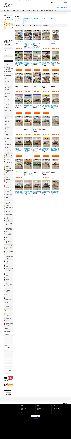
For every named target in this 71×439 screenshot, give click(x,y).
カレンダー (38, 412)
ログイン (53, 7)
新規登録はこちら (58, 7)
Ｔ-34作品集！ (6, 373)
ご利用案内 (6, 336)
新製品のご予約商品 (23, 408)
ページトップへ (65, 403)
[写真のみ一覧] (46, 25)
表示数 (17, 25)
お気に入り (6, 343)
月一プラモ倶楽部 (7, 347)
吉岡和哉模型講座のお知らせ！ (8, 365)
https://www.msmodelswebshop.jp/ (11, 2)
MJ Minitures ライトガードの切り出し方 (8, 370)
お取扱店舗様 (6, 350)
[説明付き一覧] (48, 25)
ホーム (5, 405)
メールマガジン (54, 405)
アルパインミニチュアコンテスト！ (8, 359)
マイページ (6, 409)
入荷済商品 (22, 409)
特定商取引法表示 (7, 334)
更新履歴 (5, 345)
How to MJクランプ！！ (7, 368)
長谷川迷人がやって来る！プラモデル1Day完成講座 (8, 362)
